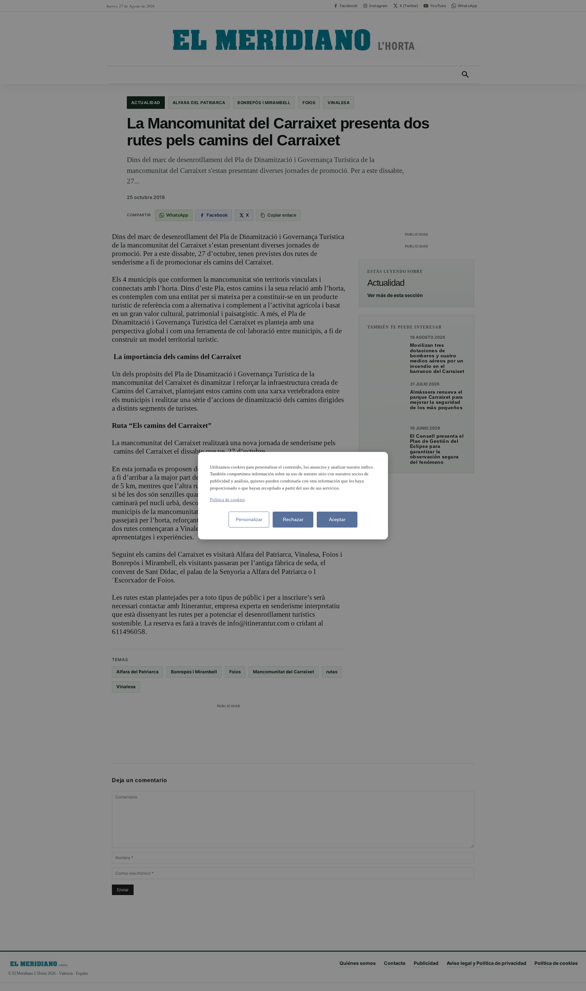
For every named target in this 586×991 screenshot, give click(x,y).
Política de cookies (227, 499)
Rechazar (293, 519)
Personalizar (249, 519)
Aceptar (337, 519)
